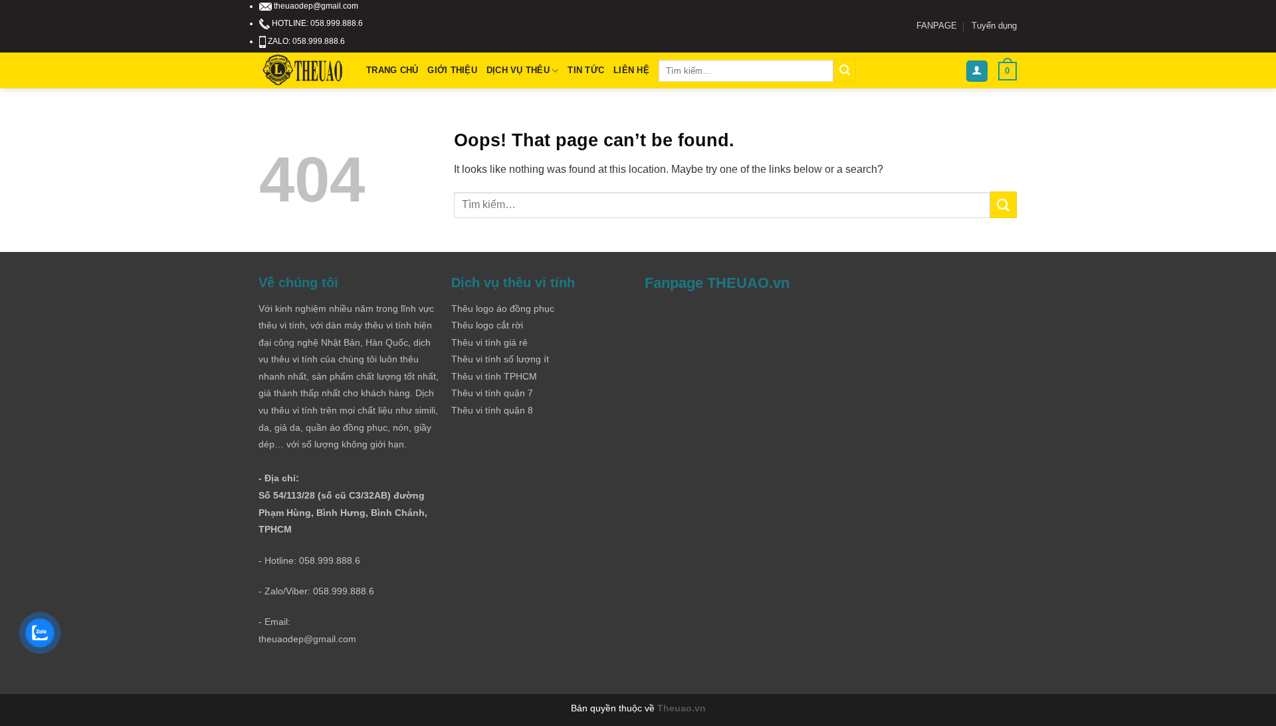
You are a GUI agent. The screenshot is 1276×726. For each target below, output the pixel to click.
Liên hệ (631, 70)
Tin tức (586, 70)
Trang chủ (392, 70)
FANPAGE (936, 26)
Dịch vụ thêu (518, 70)
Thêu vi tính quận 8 (492, 410)
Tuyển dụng (994, 26)
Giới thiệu (452, 70)
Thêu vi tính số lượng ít (500, 359)
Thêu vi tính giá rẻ (489, 342)
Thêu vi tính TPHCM (494, 376)
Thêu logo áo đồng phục (502, 308)
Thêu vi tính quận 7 (492, 393)
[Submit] (844, 70)
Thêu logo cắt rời (487, 325)
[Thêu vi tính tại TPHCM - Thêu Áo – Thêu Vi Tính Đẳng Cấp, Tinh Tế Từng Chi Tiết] (302, 71)
